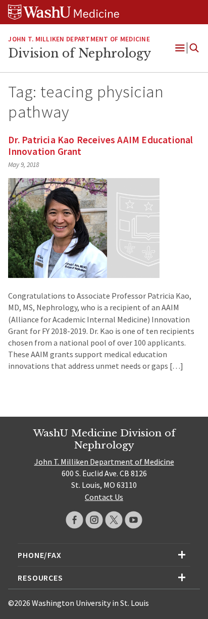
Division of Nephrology (79, 53)
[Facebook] (74, 520)
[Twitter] (114, 520)
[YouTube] (133, 520)
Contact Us (104, 497)
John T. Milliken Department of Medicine (78, 39)
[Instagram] (94, 520)
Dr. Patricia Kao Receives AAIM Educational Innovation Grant (100, 145)
